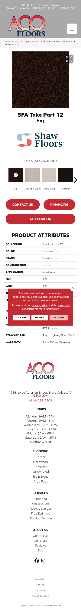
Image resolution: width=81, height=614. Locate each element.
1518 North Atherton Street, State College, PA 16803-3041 (40, 394)
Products (36, 41)
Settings (58, 317)
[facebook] (36, 560)
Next (75, 174)
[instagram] (43, 560)
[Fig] (16, 175)
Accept (21, 317)
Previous (5, 174)
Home (7, 41)
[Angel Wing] (49, 175)
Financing (59, 204)
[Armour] (65, 175)
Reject (39, 317)
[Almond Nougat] (32, 175)
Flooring (16, 41)
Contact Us (22, 204)
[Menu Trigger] (72, 29)
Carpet (26, 41)
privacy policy (39, 305)
